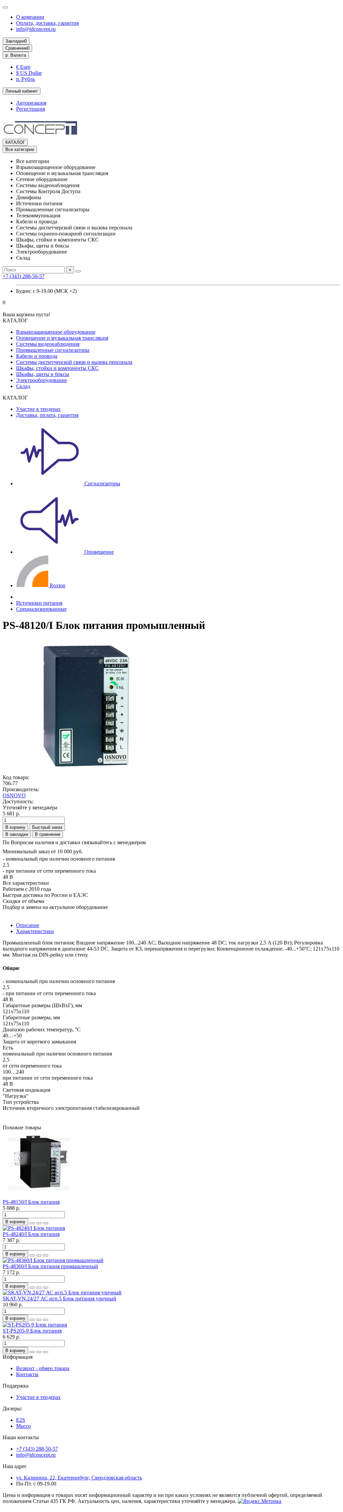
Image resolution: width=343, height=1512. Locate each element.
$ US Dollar (29, 73)
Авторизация (31, 103)
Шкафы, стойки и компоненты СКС (57, 368)
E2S (20, 1420)
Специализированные (41, 609)
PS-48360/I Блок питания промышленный (50, 1266)
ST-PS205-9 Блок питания (32, 1331)
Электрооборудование (41, 380)
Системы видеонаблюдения (47, 344)
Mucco (23, 1426)
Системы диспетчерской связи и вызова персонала (74, 362)
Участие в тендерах (38, 409)
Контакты (27, 1374)
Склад (23, 386)
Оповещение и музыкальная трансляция (62, 338)
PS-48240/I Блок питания (31, 1234)
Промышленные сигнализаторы (52, 350)
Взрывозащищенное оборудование (55, 332)
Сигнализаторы (101, 483)
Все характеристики (26, 883)
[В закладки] (39, 1223)
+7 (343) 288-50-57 (24, 276)
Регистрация (30, 109)
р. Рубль (25, 79)
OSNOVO (14, 795)
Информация (17, 1357)
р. (15, 55)
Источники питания (39, 603)
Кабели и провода (36, 356)
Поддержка (15, 1386)
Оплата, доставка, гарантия (47, 23)
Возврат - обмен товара (42, 1368)
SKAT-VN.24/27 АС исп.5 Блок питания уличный (59, 1298)
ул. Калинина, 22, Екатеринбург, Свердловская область (79, 1477)
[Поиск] (78, 271)
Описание (27, 925)
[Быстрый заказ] (32, 1223)
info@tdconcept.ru (36, 29)
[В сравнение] (45, 1223)
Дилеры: (12, 1408)
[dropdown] (5, 7)
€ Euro (23, 67)
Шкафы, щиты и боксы (42, 374)
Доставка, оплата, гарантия (47, 415)
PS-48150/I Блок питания (31, 1202)
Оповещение (98, 552)
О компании (30, 17)
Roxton (56, 585)
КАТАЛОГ (15, 142)
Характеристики (35, 931)
